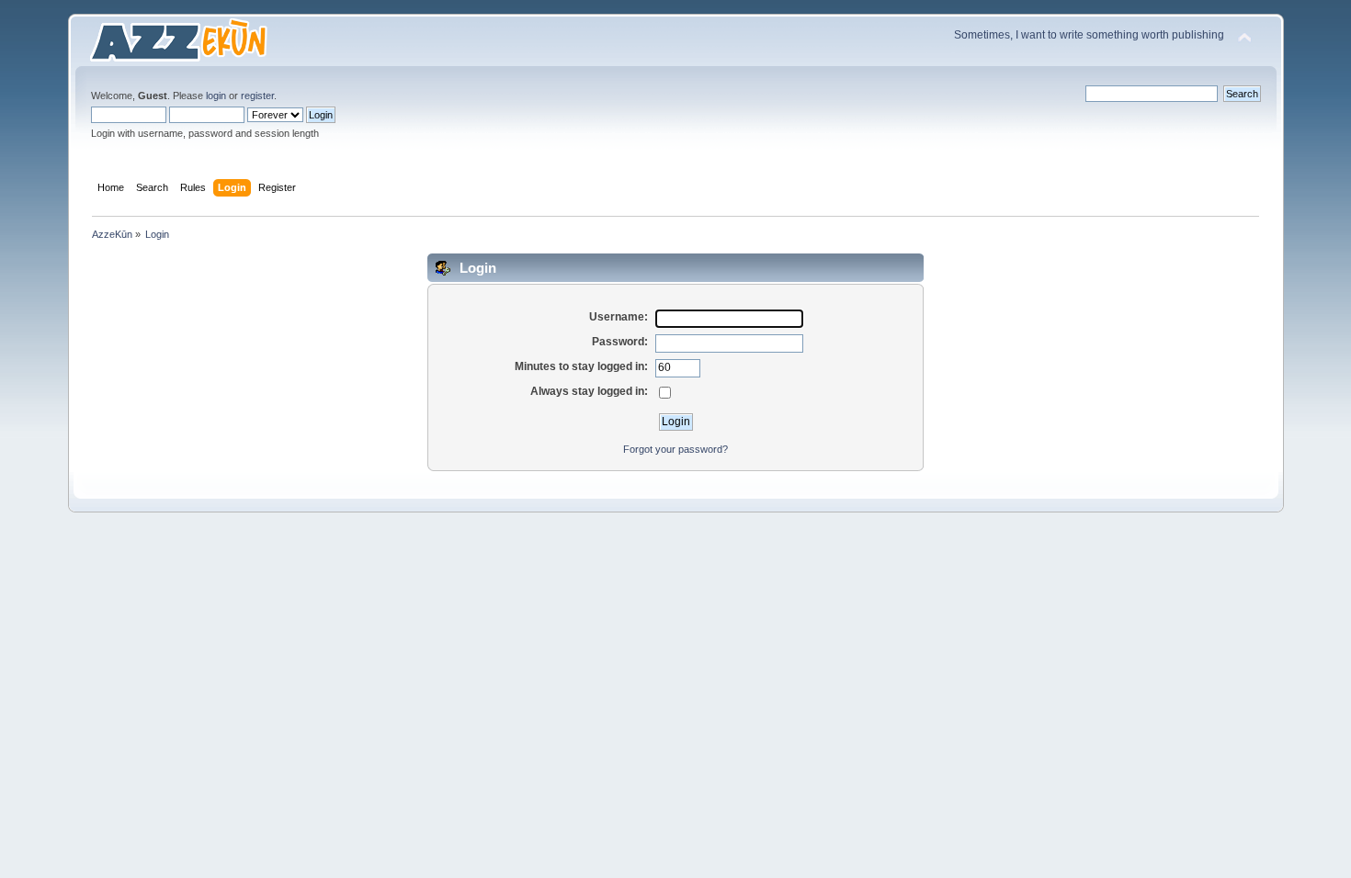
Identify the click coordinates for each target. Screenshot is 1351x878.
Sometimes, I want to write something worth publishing (1089, 34)
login (216, 95)
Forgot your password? (675, 449)
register (257, 95)
